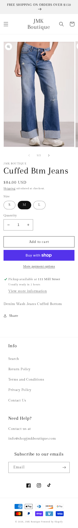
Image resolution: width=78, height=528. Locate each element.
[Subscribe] (64, 467)
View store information (27, 291)
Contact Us (17, 401)
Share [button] (13, 316)
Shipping (9, 188)
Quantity (10, 215)
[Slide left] (29, 155)
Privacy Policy (19, 390)
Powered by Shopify (52, 522)
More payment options (39, 266)
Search (13, 359)
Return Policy (19, 369)
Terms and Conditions (26, 380)
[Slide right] (48, 155)
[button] (6, 24)
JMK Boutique (33, 522)
